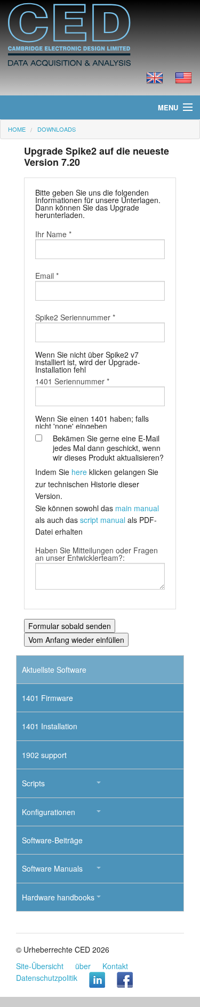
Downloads (56, 129)
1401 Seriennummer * (72, 381)
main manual (137, 508)
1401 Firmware (47, 697)
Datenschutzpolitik (46, 977)
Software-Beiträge (52, 840)
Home (17, 129)
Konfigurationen (48, 812)
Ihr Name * (53, 234)
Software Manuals (52, 868)
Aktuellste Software (54, 669)
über (83, 966)
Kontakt (115, 966)
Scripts (33, 783)
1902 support (44, 755)
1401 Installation (49, 726)
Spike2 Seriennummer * (75, 317)
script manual (102, 519)
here (79, 471)
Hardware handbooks (58, 897)
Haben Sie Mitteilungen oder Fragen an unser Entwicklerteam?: (96, 553)
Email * (47, 275)
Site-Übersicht (39, 966)
